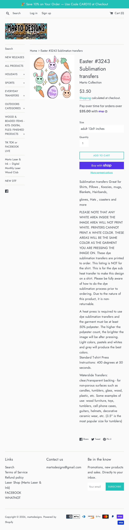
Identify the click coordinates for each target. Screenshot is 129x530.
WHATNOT (12, 497)
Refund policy (14, 477)
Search (9, 49)
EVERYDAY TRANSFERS (15, 93)
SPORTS (15, 83)
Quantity (84, 137)
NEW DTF (10, 181)
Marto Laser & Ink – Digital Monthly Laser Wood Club (13, 165)
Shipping (85, 98)
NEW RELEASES (14, 57)
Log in (33, 13)
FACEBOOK (13, 492)
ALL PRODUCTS (14, 66)
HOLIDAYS (15, 74)
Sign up (46, 13)
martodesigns (34, 517)
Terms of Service (16, 472)
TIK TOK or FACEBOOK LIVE (12, 147)
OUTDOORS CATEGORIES (15, 106)
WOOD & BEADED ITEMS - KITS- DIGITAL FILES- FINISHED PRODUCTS (15, 125)
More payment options (102, 172)
